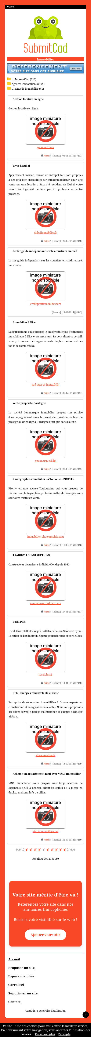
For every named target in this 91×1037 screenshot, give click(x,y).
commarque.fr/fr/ (45, 460)
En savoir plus (45, 1034)
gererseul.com (45, 147)
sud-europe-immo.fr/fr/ (45, 384)
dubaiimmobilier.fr (45, 232)
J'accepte (64, 1034)
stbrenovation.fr (45, 755)
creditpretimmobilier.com (45, 304)
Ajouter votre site (45, 934)
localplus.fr (45, 674)
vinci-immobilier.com (45, 831)
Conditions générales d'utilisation (45, 1011)
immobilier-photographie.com (45, 536)
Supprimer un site (23, 993)
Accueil (14, 959)
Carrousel (16, 984)
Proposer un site (21, 967)
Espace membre (21, 976)
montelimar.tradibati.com (45, 603)
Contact (14, 1002)
